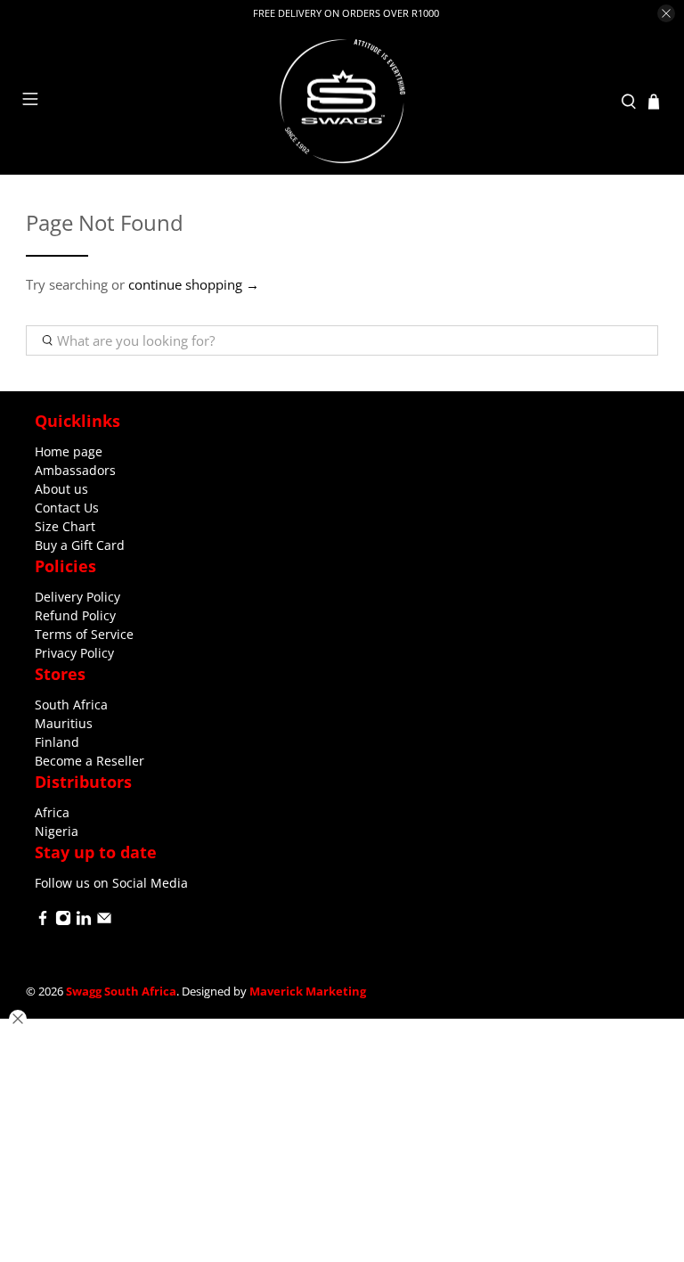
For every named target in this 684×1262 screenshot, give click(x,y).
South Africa (71, 704)
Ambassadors (75, 470)
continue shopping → (193, 284)
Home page (68, 451)
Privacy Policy (74, 652)
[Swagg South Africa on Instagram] (63, 921)
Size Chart (65, 526)
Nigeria (56, 831)
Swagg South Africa (121, 991)
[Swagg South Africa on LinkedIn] (84, 921)
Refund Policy (75, 615)
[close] (666, 13)
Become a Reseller (89, 760)
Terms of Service (84, 634)
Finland (57, 741)
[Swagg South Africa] (342, 101)
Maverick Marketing (307, 991)
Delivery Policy (77, 596)
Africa (52, 812)
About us (61, 488)
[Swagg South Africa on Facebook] (43, 921)
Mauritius (64, 723)
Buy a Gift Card (80, 545)
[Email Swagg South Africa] (104, 921)
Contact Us (67, 507)
